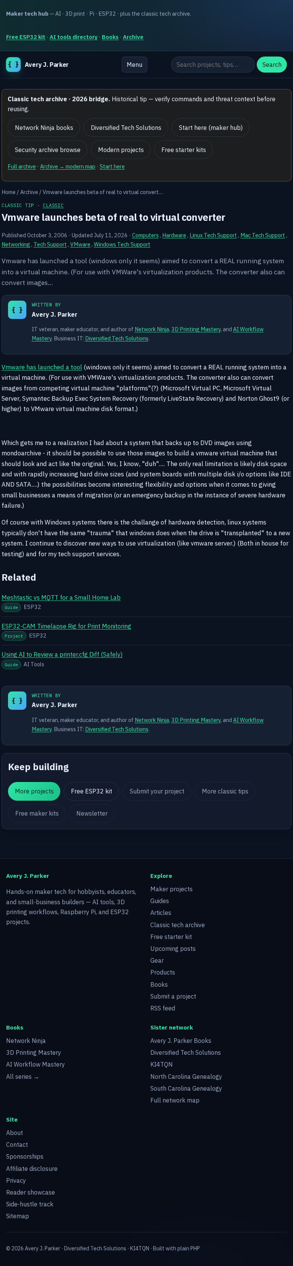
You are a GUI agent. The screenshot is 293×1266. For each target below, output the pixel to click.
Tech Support (50, 244)
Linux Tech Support (213, 235)
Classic (53, 205)
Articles (160, 912)
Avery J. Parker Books (180, 1040)
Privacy (16, 1180)
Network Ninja (152, 329)
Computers (145, 235)
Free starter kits (183, 150)
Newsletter (92, 813)
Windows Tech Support (122, 244)
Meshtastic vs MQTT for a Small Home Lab (61, 597)
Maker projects (171, 889)
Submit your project (157, 791)
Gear (157, 960)
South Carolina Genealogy (186, 1088)
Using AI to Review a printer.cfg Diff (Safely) (62, 654)
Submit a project (173, 996)
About (14, 1132)
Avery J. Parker (54, 314)
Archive (133, 36)
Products (162, 972)
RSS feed (162, 1008)
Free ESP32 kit (25, 36)
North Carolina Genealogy (186, 1076)
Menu (134, 64)
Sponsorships (24, 1156)
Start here (112, 166)
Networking (16, 244)
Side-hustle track (29, 1204)
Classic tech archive (177, 925)
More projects (34, 791)
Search (272, 64)
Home (9, 192)
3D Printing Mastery (196, 329)
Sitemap (17, 1216)
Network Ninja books (44, 127)
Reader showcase (30, 1192)
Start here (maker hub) (211, 127)
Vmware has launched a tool (42, 367)
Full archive (22, 166)
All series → (22, 1076)
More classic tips (225, 791)
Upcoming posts (173, 948)
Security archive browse (47, 150)
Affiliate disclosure (32, 1168)
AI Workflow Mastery (35, 1064)
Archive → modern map (67, 166)
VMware (80, 244)
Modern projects (121, 150)
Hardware (174, 235)
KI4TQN (161, 1064)
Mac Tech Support (262, 235)
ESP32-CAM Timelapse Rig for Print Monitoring (66, 626)
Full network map (175, 1100)
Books (110, 36)
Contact (17, 1144)
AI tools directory (74, 36)
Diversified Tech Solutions (126, 127)
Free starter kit (171, 937)
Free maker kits (37, 813)
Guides (159, 901)
